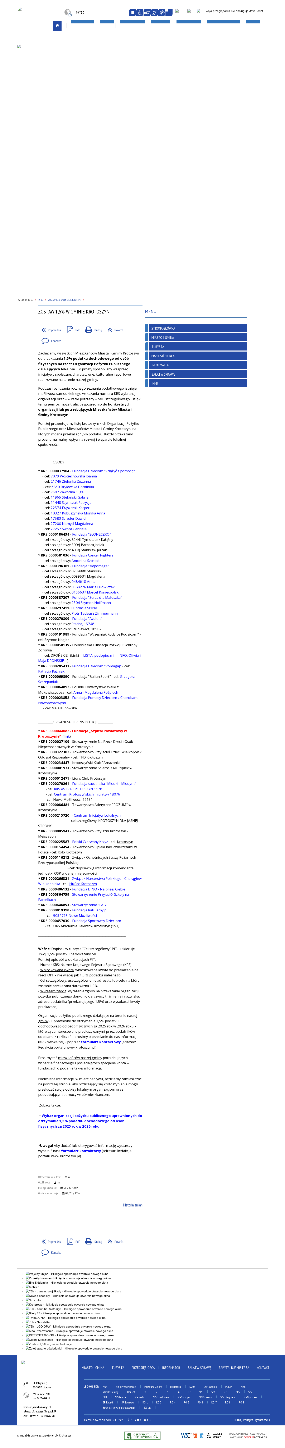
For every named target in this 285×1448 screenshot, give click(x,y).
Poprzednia (50, 329)
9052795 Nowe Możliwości (75, 915)
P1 (145, 1392)
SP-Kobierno (205, 1397)
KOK (105, 1387)
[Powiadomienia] (169, 12)
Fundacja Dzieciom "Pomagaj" (96, 666)
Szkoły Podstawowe (184, 100)
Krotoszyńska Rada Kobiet (89, 95)
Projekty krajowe (231, 95)
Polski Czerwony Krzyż (90, 841)
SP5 (238, 1392)
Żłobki (174, 116)
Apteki (76, 39)
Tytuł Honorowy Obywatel (40, 122)
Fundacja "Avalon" (87, 618)
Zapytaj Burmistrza (234, 1367)
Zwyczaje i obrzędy (133, 92)
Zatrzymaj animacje (132, 12)
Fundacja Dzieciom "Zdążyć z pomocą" (103, 470)
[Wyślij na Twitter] (50, 1221)
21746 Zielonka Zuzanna (71, 481)
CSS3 (201, 1435)
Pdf (72, 329)
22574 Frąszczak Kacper (71, 507)
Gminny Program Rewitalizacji (91, 70)
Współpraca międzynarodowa (42, 137)
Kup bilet (126, 71)
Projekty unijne (229, 100)
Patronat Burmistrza (36, 106)
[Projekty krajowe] (201, 12)
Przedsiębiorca (163, 355)
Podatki (76, 111)
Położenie (28, 112)
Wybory (76, 142)
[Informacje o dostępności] (139, 12)
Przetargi (77, 116)
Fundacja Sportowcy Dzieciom (96, 920)
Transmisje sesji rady (85, 126)
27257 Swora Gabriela (69, 528)
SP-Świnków (127, 1402)
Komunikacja (32, 39)
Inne (154, 383)
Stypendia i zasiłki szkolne (188, 85)
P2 (156, 1392)
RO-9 (241, 1402)
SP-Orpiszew (250, 1397)
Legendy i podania (132, 76)
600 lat (147, 1408)
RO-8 (227, 1402)
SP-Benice (120, 1397)
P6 (178, 1392)
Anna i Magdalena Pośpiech (95, 692)
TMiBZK (125, 86)
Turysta (157, 346)
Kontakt (49, 339)
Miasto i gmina (93, 1367)
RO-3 (158, 1402)
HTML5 (195, 1435)
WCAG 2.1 (214, 1435)
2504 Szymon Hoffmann (91, 602)
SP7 (250, 1392)
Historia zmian (132, 1205)
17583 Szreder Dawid (69, 518)
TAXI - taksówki (32, 60)
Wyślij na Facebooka (42, 1221)
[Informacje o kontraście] (161, 12)
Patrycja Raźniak (51, 671)
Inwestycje (227, 80)
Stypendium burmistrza (186, 90)
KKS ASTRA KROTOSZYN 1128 (78, 789)
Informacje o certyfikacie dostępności (142, 1435)
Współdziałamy (110, 1392)
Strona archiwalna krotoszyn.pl (119, 1408)
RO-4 (172, 1402)
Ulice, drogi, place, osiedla (240, 39)
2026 (222, 90)
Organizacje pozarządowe (92, 50)
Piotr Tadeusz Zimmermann (95, 613)
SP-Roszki (108, 1402)
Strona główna (163, 328)
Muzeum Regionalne (133, 81)
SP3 (213, 1392)
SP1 (201, 1392)
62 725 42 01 (43, 1394)
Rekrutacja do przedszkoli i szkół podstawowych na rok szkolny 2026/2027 (189, 75)
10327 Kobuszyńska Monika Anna (79, 513)
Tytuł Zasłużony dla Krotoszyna (36, 129)
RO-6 (200, 1402)
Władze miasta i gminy (85, 137)
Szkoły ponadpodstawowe (188, 95)
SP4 (225, 1392)
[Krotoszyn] (47, 1367)
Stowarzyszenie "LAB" (89, 904)
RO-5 (186, 1402)
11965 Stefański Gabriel (70, 497)
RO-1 (145, 1402)
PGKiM (228, 1387)
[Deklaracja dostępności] (147, 12)
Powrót (114, 329)
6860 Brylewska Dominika (73, 486)
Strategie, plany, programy (40, 117)
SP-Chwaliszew (161, 1397)
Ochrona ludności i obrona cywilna (40, 88)
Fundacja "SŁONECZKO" (91, 534)
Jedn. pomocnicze (82, 75)
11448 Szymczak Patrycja (71, 502)
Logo (25, 76)
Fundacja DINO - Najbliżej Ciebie (98, 889)
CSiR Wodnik (210, 1387)
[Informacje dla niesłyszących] (154, 12)
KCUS (192, 1387)
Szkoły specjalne (181, 106)
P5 (167, 1392)
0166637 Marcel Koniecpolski (96, 592)
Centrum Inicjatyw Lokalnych (97, 815)
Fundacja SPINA (84, 607)
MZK (243, 1387)
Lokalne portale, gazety (189, 39)
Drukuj (92, 329)
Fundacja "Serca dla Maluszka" (97, 597)
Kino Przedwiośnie (126, 1387)
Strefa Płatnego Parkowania (41, 55)
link (67, 736)
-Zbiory (158, 1387)
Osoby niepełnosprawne (87, 106)
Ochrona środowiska (36, 96)
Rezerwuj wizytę (82, 158)
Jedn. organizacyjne (84, 80)
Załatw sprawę (81, 147)
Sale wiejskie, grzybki (137, 50)
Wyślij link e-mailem (57, 1221)
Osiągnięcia (29, 101)
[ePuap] (180, 12)
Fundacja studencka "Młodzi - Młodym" (104, 783)
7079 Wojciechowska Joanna (74, 476)
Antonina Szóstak (86, 560)
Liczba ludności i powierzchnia (42, 71)
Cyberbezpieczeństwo (236, 109)
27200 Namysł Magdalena (72, 523)
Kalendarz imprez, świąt (139, 39)
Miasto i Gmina (162, 337)
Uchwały (77, 132)
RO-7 (214, 1402)
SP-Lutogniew (227, 1397)
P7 (189, 1392)
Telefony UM (79, 121)
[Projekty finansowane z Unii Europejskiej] (191, 12)
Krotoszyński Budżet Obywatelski (85, 87)
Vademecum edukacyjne (185, 111)
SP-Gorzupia (184, 1397)
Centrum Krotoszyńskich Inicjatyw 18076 (87, 794)
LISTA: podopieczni (98, 655)
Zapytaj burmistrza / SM (87, 153)
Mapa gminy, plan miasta (38, 81)
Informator (160, 365)
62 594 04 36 (43, 1398)
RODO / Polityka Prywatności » (252, 1420)
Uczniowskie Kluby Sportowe (238, 71)
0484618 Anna (83, 581)
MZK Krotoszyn (32, 50)
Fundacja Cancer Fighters (92, 555)
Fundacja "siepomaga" (90, 565)
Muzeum (149, 1387)
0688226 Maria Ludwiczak (93, 587)
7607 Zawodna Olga (67, 492)
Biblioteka (175, 1387)
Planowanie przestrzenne (89, 100)
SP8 (105, 1397)
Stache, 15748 (83, 623)
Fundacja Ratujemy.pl (89, 910)
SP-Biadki (140, 1397)
